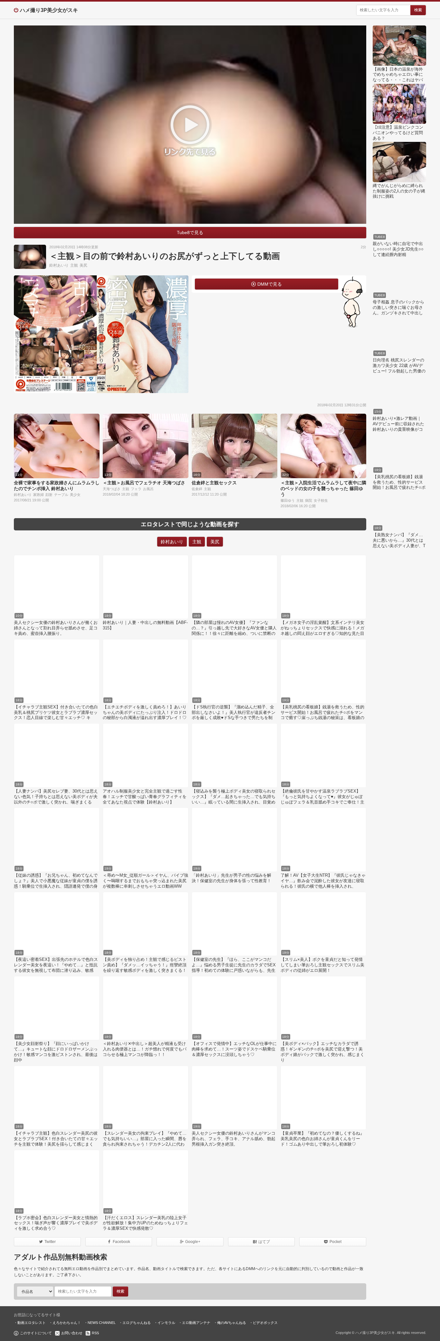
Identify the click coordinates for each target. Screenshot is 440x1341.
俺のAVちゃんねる (231, 1323)
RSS (95, 1333)
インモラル (166, 1323)
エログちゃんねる (136, 1323)
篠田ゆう (288, 500)
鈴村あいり (59, 265)
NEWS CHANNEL (102, 1323)
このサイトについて (36, 1333)
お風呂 (148, 489)
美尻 (83, 265)
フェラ (136, 489)
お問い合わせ (71, 1333)
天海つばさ (111, 489)
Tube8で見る (190, 232)
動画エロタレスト (31, 1323)
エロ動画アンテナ (196, 1323)
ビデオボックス (265, 1323)
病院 (308, 500)
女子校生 (321, 500)
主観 (74, 265)
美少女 (75, 495)
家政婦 (38, 495)
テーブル (61, 495)
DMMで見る (269, 284)
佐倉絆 (197, 489)
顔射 (49, 495)
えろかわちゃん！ (67, 1323)
